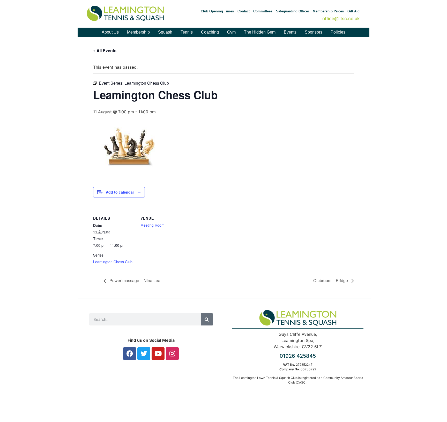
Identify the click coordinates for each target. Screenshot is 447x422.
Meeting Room (152, 225)
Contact (243, 11)
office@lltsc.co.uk (341, 18)
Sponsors (313, 32)
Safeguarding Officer (292, 11)
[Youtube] (158, 353)
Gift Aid (353, 11)
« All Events (104, 50)
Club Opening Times (217, 11)
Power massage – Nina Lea (134, 280)
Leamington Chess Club (112, 261)
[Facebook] (129, 353)
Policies (338, 32)
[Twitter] (143, 353)
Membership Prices (328, 11)
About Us (110, 32)
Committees (262, 11)
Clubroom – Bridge (331, 280)
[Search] (207, 319)
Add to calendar (120, 192)
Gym (231, 32)
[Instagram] (172, 353)
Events (290, 32)
